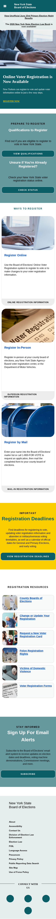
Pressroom (14, 855)
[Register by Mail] (28, 420)
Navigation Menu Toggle (5, 6)
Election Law (15, 842)
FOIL (11, 846)
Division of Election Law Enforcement (21, 836)
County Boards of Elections (31, 600)
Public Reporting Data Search (24, 863)
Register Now (11, 101)
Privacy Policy (16, 859)
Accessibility (15, 826)
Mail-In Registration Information (28, 489)
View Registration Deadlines (28, 556)
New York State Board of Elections (25, 6)
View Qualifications (28, 153)
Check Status (28, 190)
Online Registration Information (28, 302)
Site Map (13, 868)
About (12, 822)
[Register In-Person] (28, 325)
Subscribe (28, 774)
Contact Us (14, 830)
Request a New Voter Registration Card (33, 635)
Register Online (15, 255)
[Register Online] (28, 233)
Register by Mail (15, 442)
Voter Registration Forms (36, 685)
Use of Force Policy (19, 872)
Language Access (18, 850)
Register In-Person (17, 347)
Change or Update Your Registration (35, 617)
